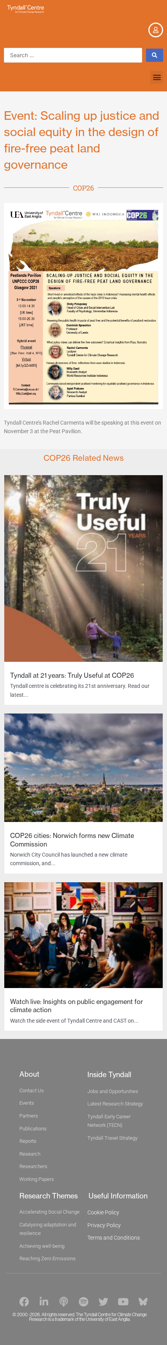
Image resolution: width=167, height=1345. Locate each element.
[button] (156, 77)
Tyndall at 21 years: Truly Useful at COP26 (72, 675)
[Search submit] (154, 55)
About (29, 1074)
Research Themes (48, 1195)
